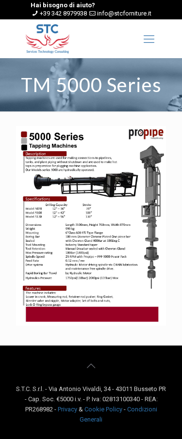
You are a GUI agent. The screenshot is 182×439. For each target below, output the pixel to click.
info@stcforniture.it (124, 13)
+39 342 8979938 (63, 13)
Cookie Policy (103, 409)
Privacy (67, 409)
